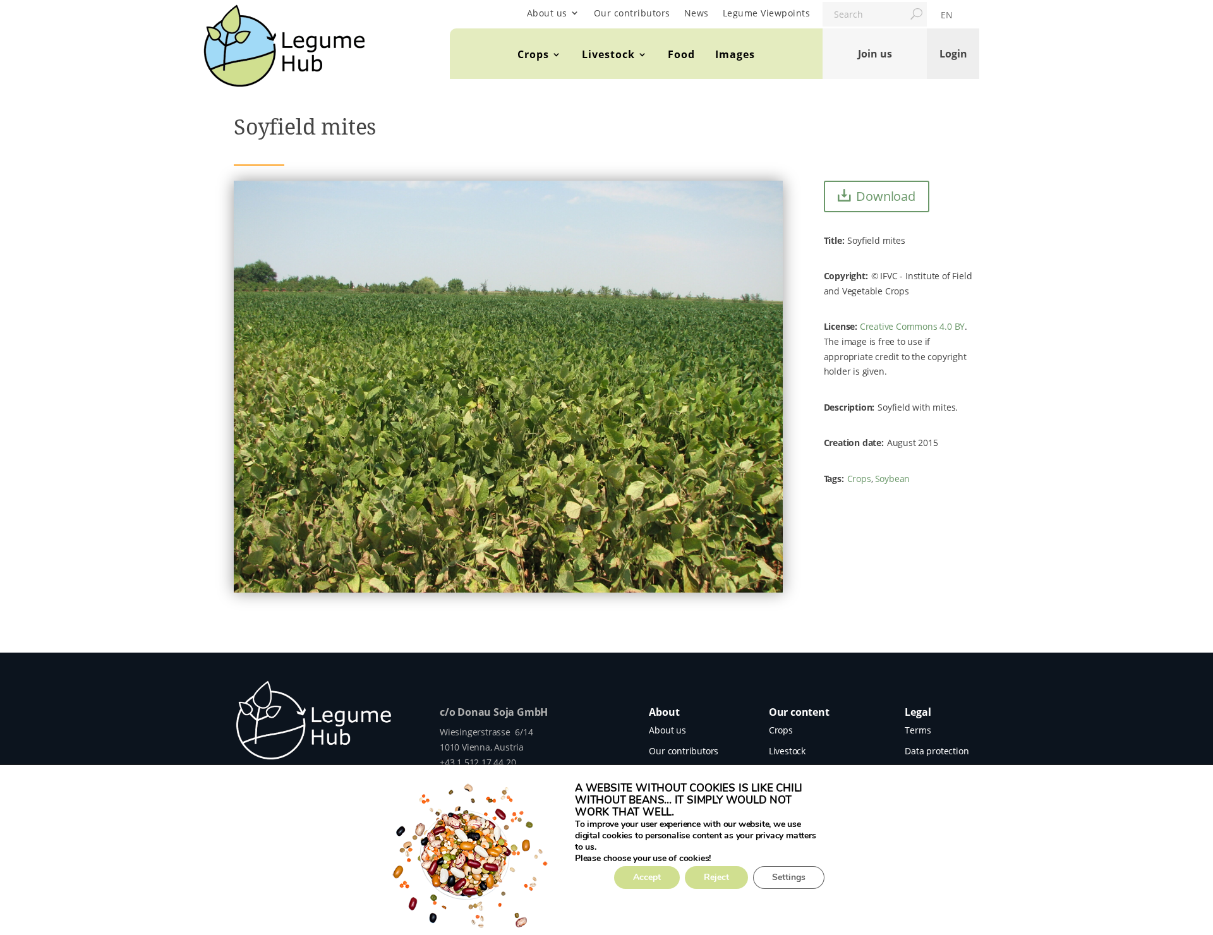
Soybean (892, 479)
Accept (647, 877)
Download (885, 196)
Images (735, 54)
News (696, 13)
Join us (875, 54)
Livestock (608, 54)
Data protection (937, 751)
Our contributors (632, 13)
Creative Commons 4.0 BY (912, 326)
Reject (716, 877)
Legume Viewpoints (767, 13)
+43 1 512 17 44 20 (478, 762)
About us (547, 13)
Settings (789, 877)
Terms (918, 730)
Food (681, 54)
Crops (533, 54)
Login (953, 54)
